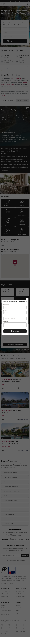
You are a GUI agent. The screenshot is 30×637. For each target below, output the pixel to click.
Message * (5, 321)
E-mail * (5, 310)
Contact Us (16, 331)
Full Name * (6, 304)
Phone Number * (7, 316)
